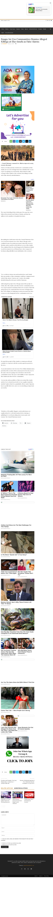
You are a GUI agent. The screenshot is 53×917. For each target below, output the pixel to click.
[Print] (20, 141)
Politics (7, 29)
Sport (3, 32)
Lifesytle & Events (33, 29)
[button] (50, 29)
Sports (26, 29)
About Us (36, 875)
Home (2, 36)
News (3, 29)
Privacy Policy (46, 875)
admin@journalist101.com (29, 865)
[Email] (26, 141)
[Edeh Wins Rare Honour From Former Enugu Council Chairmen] (18, 794)
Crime (22, 29)
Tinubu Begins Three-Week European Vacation (29, 801)
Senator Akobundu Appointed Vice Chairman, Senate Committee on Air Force (27, 782)
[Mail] (48, 20)
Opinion (18, 29)
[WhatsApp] (11, 141)
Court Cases (12, 29)
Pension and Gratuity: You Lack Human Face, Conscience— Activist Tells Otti (8, 782)
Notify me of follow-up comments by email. (11, 843)
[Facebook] (46, 20)
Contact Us (41, 875)
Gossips (40, 29)
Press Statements (9, 32)
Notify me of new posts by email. (9, 844)
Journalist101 (4, 43)
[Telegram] (23, 141)
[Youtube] (51, 20)
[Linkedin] (30, 141)
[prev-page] (2, 806)
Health (44, 29)
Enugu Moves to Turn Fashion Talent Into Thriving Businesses (5, 801)
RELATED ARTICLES (7, 788)
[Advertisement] (26, 9)
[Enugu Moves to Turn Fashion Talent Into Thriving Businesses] (6, 794)
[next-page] (4, 806)
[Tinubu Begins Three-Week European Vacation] (29, 794)
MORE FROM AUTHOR (20, 788)
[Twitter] (49, 20)
